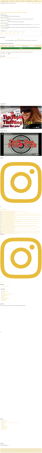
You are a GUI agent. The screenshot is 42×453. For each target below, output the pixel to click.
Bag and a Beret (4, 420)
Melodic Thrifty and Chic (4, 21)
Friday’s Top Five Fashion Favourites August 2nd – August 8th (14, 12)
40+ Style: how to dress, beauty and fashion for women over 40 (10, 422)
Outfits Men (3, 296)
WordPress (27, 450)
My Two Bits (3, 294)
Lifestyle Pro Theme (19, 450)
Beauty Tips (3, 290)
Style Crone (3, 423)
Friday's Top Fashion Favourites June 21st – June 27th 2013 (10, 33)
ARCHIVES (2, 445)
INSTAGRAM (4, 1)
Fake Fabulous (4, 429)
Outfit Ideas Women (4, 295)
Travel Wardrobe (4, 299)
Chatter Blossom (3, 16)
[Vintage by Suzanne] (10, 57)
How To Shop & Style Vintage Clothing (7, 293)
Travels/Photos (4, 300)
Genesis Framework (23, 450)
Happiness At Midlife (3, 27)
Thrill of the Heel (3, 24)
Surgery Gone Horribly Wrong (6, 298)
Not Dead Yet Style (4, 421)
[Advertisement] (7, 320)
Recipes (3, 297)
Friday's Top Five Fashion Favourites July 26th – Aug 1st (14, 33)
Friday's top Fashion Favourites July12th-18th (2, 33)
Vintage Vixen (4, 426)
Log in (28, 450)
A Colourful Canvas (4, 425)
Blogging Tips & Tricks (5, 291)
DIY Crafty (3, 292)
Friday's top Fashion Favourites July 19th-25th (18, 33)
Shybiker (3, 424)
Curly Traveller (4, 428)
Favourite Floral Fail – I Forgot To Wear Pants (22, 33)
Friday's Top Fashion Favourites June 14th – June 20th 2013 (7, 33)
